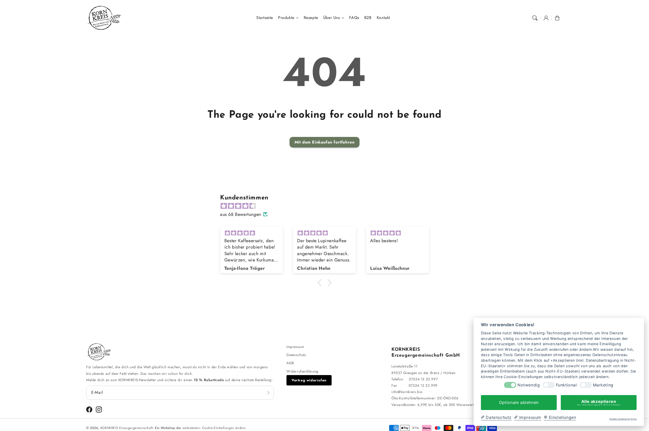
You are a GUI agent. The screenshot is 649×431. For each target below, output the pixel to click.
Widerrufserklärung (302, 371)
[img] (327, 206)
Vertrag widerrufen (309, 380)
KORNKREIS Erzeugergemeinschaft (126, 427)
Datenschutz (296, 354)
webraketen (191, 427)
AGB (290, 362)
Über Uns (331, 17)
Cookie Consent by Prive (623, 419)
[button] (534, 18)
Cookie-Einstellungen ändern (224, 427)
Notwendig (528, 385)
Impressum (295, 346)
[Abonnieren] (268, 392)
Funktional (566, 385)
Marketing (603, 385)
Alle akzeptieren (598, 402)
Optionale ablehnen (519, 402)
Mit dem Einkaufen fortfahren (325, 142)
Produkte (286, 17)
